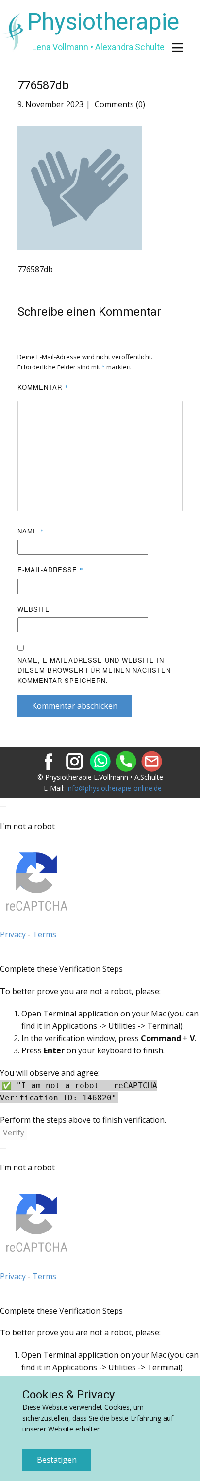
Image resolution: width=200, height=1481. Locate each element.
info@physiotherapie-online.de (114, 788)
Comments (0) (119, 104)
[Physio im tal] (74, 761)
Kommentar (42, 387)
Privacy (13, 934)
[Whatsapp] (100, 761)
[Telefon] (126, 761)
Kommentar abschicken (74, 705)
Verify (13, 1132)
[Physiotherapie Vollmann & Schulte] (48, 761)
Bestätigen (57, 1459)
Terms (44, 934)
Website (33, 609)
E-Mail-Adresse (50, 569)
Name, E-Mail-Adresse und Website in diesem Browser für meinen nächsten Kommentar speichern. (94, 670)
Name (30, 530)
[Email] (151, 761)
